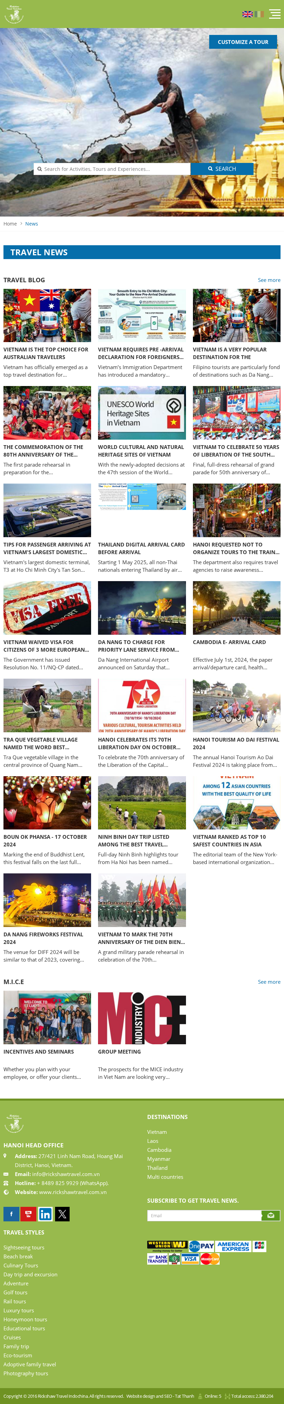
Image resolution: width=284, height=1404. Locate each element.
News (31, 223)
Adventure (15, 1283)
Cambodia (159, 1149)
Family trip (16, 1346)
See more (269, 279)
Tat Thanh (184, 1396)
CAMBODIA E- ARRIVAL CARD (229, 642)
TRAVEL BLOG (24, 280)
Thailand (157, 1167)
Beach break (18, 1256)
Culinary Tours (20, 1265)
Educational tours (24, 1328)
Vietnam (157, 1131)
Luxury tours (18, 1310)
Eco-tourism (17, 1355)
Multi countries (165, 1176)
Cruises (12, 1337)
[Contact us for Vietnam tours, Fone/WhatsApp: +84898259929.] (167, 1250)
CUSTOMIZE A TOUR (243, 41)
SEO (168, 1396)
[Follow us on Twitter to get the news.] (62, 1214)
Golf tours (15, 1292)
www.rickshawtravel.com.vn (73, 1192)
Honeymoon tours (25, 1319)
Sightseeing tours (23, 1247)
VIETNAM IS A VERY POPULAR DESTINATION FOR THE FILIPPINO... (230, 357)
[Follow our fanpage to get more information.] (11, 1214)
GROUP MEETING (119, 1051)
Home (10, 223)
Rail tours (14, 1301)
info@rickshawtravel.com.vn (65, 1174)
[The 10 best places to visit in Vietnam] (28, 1214)
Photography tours (25, 1373)
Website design (140, 1396)
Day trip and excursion (30, 1274)
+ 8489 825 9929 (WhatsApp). (72, 1183)
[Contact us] (259, 1250)
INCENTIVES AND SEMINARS (38, 1051)
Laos (152, 1140)
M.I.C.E (13, 982)
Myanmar (158, 1158)
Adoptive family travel (29, 1364)
